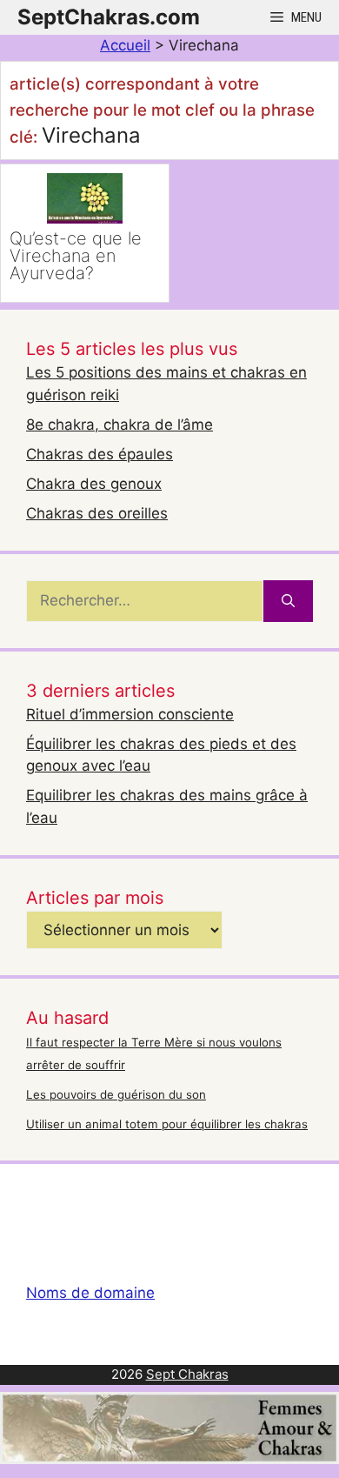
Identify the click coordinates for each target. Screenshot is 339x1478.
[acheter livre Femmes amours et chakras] (169, 1459)
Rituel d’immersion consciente (130, 714)
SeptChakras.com (108, 17)
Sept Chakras (187, 1374)
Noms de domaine (90, 1292)
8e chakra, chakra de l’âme (119, 424)
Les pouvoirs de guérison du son (116, 1094)
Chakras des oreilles (97, 513)
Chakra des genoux (94, 483)
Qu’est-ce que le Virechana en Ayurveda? (76, 256)
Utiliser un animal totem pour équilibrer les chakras (167, 1124)
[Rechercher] (288, 601)
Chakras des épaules (99, 454)
